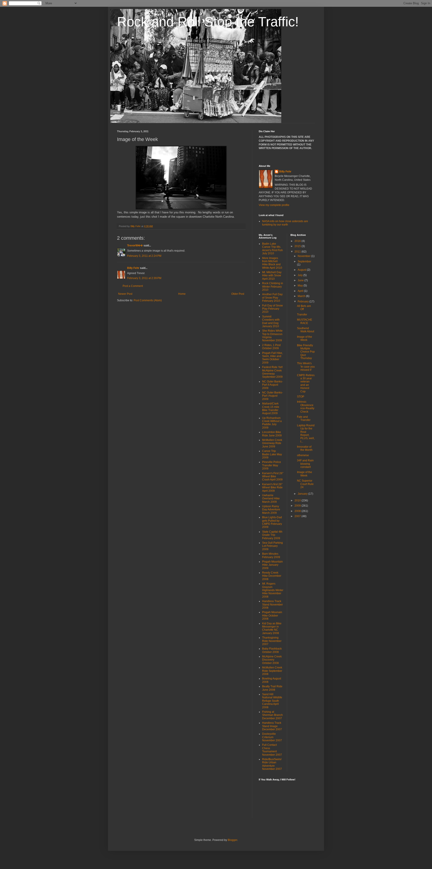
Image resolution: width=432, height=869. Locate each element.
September (304, 261)
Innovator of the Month (305, 448)
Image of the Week (304, 338)
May (301, 285)
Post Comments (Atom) (148, 300)
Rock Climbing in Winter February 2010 (272, 286)
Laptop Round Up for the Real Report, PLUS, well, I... (306, 433)
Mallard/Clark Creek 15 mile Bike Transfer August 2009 (270, 408)
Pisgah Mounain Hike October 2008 (272, 615)
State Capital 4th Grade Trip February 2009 (272, 535)
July (300, 275)
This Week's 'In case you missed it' (306, 366)
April (301, 291)
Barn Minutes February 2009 (271, 555)
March (302, 296)
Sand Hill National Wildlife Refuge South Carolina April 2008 (272, 701)
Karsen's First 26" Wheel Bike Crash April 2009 (272, 476)
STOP (300, 396)
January (303, 493)
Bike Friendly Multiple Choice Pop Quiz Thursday (306, 352)
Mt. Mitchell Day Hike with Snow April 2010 (271, 275)
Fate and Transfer (303, 418)
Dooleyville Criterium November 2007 (272, 737)
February (303, 301)
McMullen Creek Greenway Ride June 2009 (272, 443)
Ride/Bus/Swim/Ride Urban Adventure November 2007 (272, 764)
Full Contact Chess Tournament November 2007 (272, 749)
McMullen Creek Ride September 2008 (272, 671)
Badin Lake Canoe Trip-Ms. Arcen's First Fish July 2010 (272, 248)
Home (182, 293)
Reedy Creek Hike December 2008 (271, 576)
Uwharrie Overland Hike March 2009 (271, 498)
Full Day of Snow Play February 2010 (272, 309)
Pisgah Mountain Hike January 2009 (272, 565)
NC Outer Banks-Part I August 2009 (272, 396)
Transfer (302, 314)
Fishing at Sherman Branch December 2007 (272, 715)
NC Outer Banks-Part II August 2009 (272, 385)
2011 (298, 251)
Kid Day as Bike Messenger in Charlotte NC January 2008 (271, 628)
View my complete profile (274, 205)
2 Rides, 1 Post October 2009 (271, 347)
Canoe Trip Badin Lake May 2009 (272, 454)
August (302, 269)
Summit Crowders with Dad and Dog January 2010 (271, 321)
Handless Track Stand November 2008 (272, 604)
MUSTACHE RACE (304, 321)
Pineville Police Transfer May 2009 (271, 465)
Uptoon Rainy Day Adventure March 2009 (271, 509)
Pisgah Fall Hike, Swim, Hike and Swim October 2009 (272, 357)
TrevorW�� (135, 245)
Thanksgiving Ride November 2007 (271, 641)
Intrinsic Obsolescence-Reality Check (305, 406)
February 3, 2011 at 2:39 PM (144, 278)
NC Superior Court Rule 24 (305, 484)
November (304, 256)
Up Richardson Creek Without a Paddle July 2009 (272, 422)
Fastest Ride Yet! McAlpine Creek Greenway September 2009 (272, 372)
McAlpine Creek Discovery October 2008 (272, 660)
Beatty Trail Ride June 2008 (272, 688)
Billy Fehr (133, 268)
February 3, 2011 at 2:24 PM (144, 255)
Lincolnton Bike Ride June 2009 (272, 434)
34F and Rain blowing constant (305, 464)
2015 (298, 246)
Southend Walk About (305, 330)
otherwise (303, 455)
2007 (298, 516)
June (301, 280)
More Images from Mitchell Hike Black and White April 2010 (272, 263)
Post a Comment (133, 286)
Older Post (237, 293)
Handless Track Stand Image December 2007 (272, 726)
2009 (298, 505)
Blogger (232, 840)
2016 (298, 241)
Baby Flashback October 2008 (272, 650)
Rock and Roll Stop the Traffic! (208, 21)
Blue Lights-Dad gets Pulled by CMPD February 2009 (272, 522)
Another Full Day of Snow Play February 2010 (272, 297)
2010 (298, 500)
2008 (298, 511)
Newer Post (125, 293)
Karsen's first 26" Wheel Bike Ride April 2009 (272, 487)
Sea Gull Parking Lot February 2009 (272, 546)
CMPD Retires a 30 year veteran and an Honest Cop (306, 383)
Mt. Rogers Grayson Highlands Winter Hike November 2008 (272, 590)
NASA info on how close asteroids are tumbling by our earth (285, 223)
